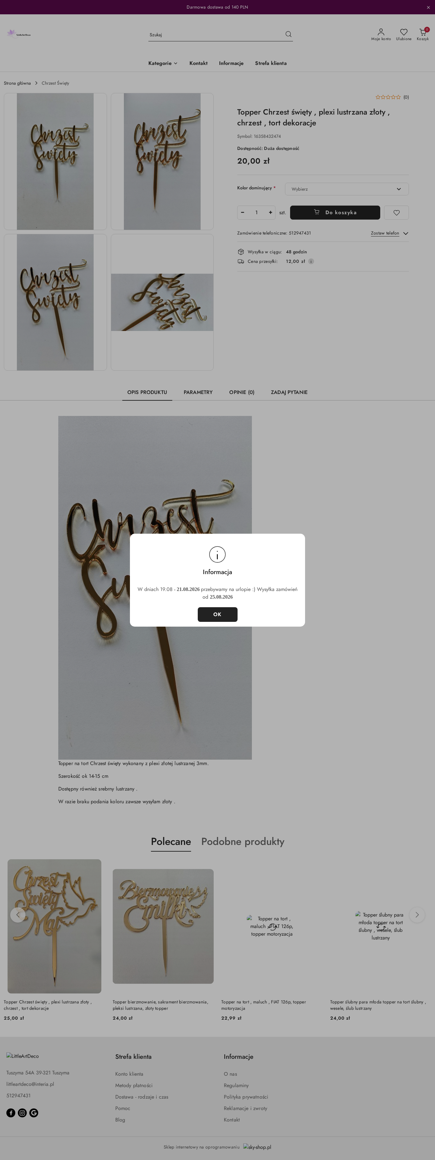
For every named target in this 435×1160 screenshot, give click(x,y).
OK (217, 614)
